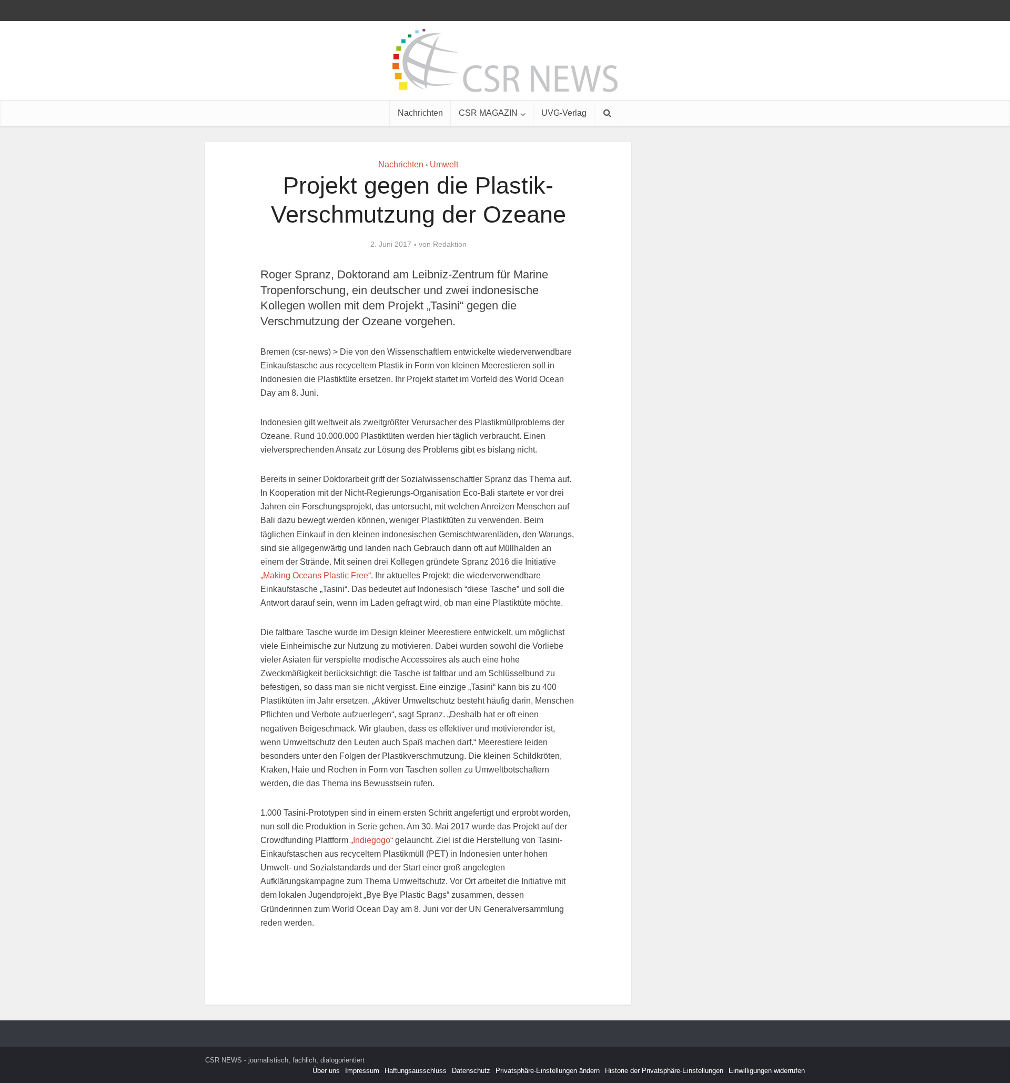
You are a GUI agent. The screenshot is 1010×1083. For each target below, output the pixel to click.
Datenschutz (471, 1071)
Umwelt (444, 164)
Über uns (326, 1071)
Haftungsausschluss (416, 1071)
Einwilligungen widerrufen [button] (767, 1071)
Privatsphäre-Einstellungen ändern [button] (548, 1071)
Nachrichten (420, 112)
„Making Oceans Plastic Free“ (315, 575)
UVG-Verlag (564, 112)
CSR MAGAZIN (488, 112)
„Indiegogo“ (371, 840)
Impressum (362, 1071)
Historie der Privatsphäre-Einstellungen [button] (664, 1071)
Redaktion (450, 244)
